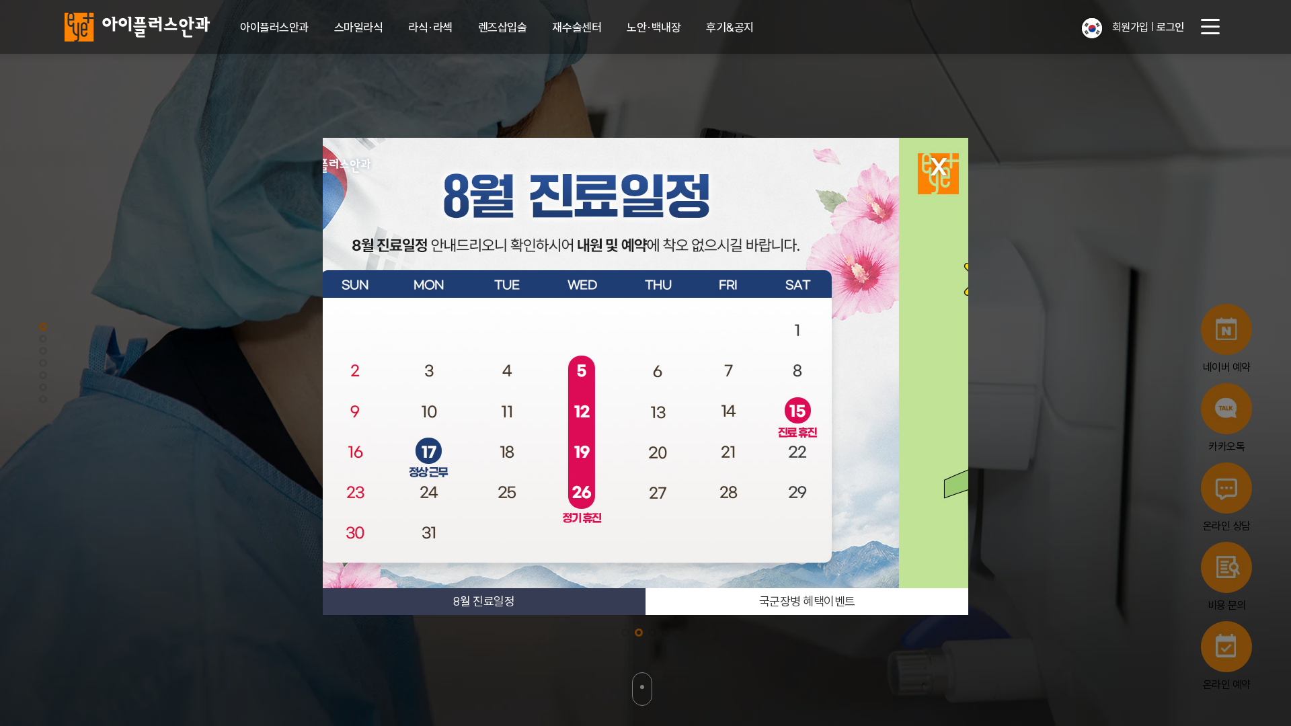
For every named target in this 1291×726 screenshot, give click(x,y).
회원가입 (1130, 27)
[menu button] (1210, 27)
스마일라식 (358, 27)
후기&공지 (730, 27)
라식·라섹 (430, 27)
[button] (1092, 28)
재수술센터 (576, 27)
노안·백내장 (653, 27)
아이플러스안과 (274, 27)
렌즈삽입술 (502, 27)
